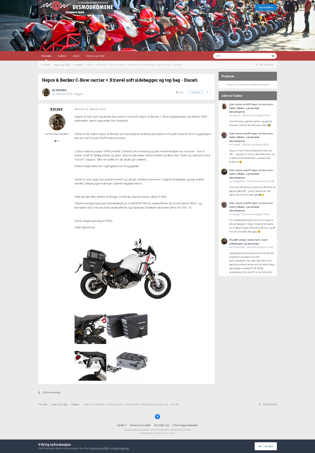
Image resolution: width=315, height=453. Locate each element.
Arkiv (76, 55)
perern (237, 115)
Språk (121, 425)
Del (180, 92)
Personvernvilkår (140, 425)
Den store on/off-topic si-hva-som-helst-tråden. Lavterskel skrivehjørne (251, 108)
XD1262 (61, 90)
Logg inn (243, 7)
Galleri (62, 55)
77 (58, 140)
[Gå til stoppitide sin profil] (224, 172)
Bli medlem (266, 7)
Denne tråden (257, 55)
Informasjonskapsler (185, 425)
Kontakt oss (161, 425)
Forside (46, 55)
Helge (236, 144)
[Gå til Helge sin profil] (224, 135)
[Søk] (273, 56)
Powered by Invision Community (157, 433)
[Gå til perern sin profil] (224, 106)
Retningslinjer (121, 448)
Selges (78, 94)
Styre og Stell (95, 55)
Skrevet (256, 115)
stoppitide (239, 181)
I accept (267, 446)
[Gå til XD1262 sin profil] (46, 92)
